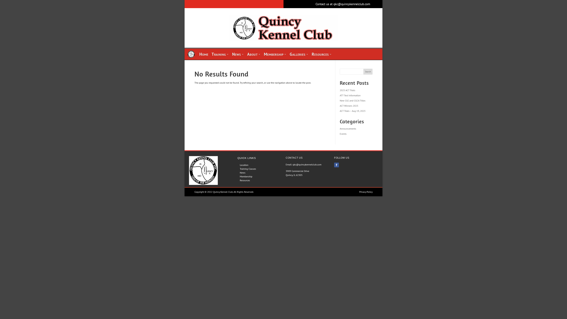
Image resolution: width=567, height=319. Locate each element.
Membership (274, 54)
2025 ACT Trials (347, 90)
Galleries (298, 54)
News (236, 54)
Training (219, 54)
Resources (320, 54)
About (252, 54)
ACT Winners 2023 (349, 105)
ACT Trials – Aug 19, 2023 (352, 110)
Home (203, 54)
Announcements (348, 128)
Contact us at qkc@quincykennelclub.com (343, 4)
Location (244, 164)
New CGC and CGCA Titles (352, 100)
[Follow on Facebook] (336, 165)
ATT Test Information (350, 95)
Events (343, 133)
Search (368, 71)
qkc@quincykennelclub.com (307, 164)
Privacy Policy (366, 191)
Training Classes (248, 168)
